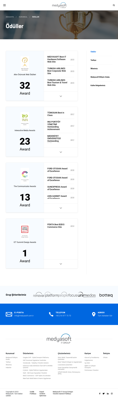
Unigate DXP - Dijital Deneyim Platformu (36, 357)
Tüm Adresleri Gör (105, 316)
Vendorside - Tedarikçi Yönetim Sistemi (36, 363)
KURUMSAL (23, 17)
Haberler (8, 367)
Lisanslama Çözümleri (65, 365)
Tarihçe (93, 60)
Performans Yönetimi (91, 370)
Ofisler (105, 357)
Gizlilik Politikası (33, 393)
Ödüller (93, 52)
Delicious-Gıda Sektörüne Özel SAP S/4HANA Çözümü (37, 366)
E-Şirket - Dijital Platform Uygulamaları (35, 370)
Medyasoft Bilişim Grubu (100, 77)
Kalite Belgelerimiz (98, 85)
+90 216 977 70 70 (63, 316)
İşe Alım (87, 363)
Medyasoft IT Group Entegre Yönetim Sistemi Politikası (63, 393)
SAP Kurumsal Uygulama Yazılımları (34, 360)
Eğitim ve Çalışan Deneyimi (90, 366)
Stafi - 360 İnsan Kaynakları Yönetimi (35, 373)
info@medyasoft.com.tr (24, 316)
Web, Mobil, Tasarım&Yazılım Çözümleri (67, 358)
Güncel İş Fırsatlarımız (92, 357)
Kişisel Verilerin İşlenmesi (42, 394)
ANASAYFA (10, 17)
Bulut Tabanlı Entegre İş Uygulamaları (70, 362)
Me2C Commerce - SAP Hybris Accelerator (36, 375)
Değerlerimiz (89, 360)
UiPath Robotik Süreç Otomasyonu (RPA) (69, 373)
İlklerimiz (94, 69)
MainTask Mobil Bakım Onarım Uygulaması (37, 378)
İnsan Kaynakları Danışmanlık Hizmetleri (67, 368)
